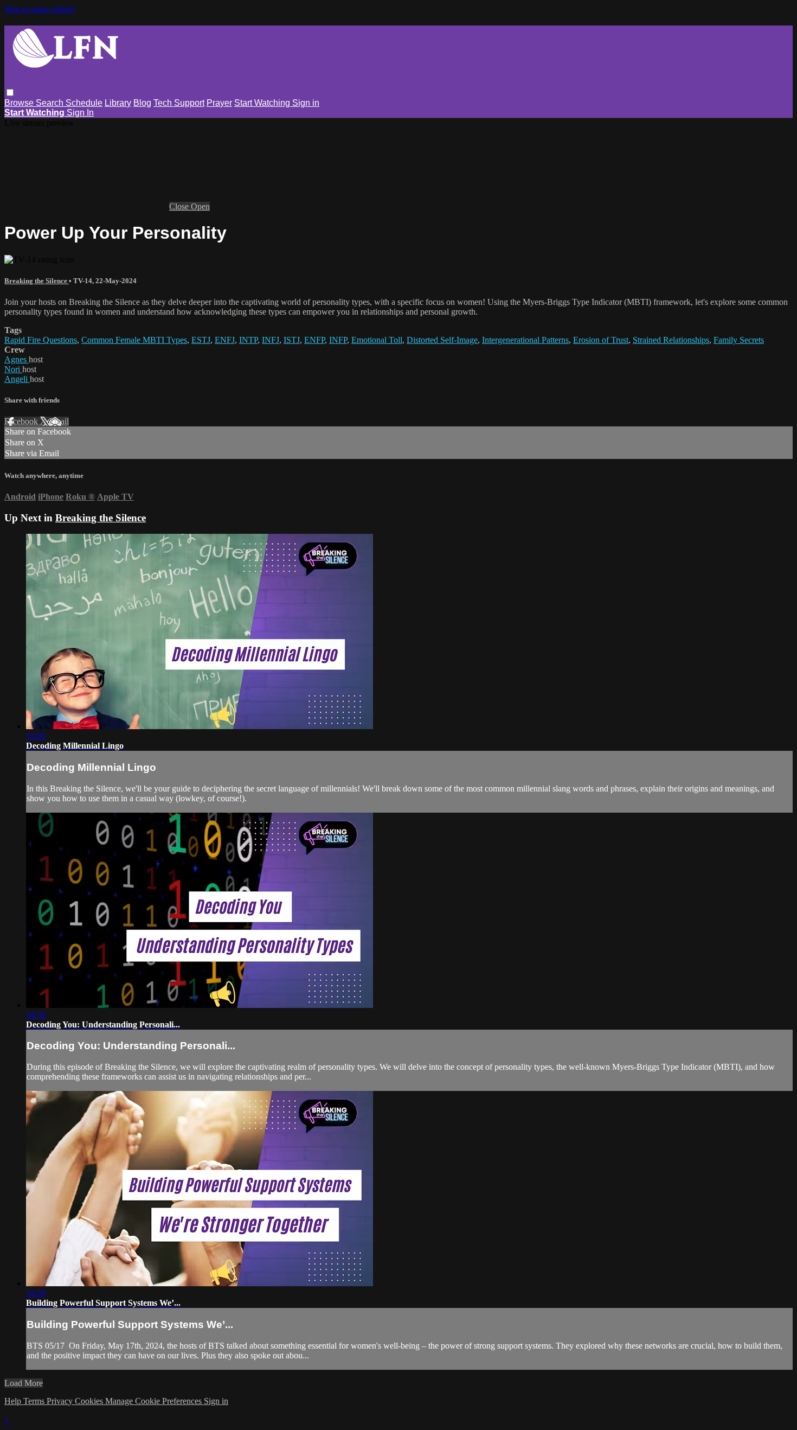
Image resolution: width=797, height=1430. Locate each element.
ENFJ (225, 339)
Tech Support (178, 102)
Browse (20, 102)
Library (118, 102)
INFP (338, 339)
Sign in (305, 102)
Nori (13, 369)
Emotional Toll (376, 339)
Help (13, 1401)
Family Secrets (739, 339)
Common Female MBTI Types (134, 339)
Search (51, 102)
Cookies (90, 1401)
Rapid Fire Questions (40, 339)
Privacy (61, 1401)
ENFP (314, 339)
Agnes (16, 359)
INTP (248, 339)
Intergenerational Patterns (525, 339)
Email (59, 421)
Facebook (22, 421)
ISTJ (292, 339)
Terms (35, 1401)
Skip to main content (39, 9)
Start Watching (263, 102)
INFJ (270, 339)
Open (200, 206)
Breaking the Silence (36, 281)
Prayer (219, 102)
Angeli (17, 379)
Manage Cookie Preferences (154, 1401)
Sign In (80, 112)
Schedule (84, 102)
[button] (10, 92)
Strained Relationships (671, 339)
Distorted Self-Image (442, 339)
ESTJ (200, 339)
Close (180, 206)
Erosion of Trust (600, 339)
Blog (142, 102)
